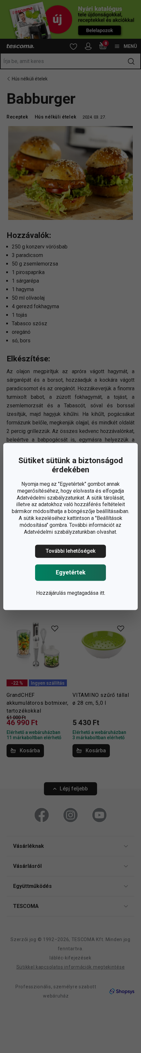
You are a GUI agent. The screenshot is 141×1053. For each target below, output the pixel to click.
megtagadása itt (85, 593)
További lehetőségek (70, 551)
